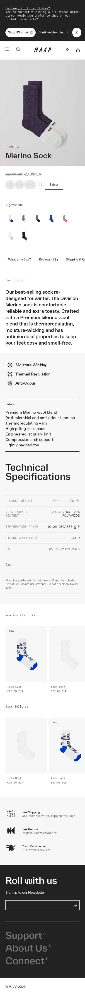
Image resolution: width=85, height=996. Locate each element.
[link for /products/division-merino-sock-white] (10, 236)
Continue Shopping (52, 32)
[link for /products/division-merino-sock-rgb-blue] (51, 218)
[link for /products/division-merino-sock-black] (24, 236)
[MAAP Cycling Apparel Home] (42, 51)
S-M (19, 184)
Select (54, 184)
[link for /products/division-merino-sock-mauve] (65, 218)
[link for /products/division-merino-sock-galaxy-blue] (38, 218)
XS (10, 184)
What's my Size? (19, 259)
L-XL (30, 184)
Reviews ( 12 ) (48, 259)
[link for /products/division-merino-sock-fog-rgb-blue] (10, 218)
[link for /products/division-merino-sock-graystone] (24, 218)
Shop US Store (18, 32)
